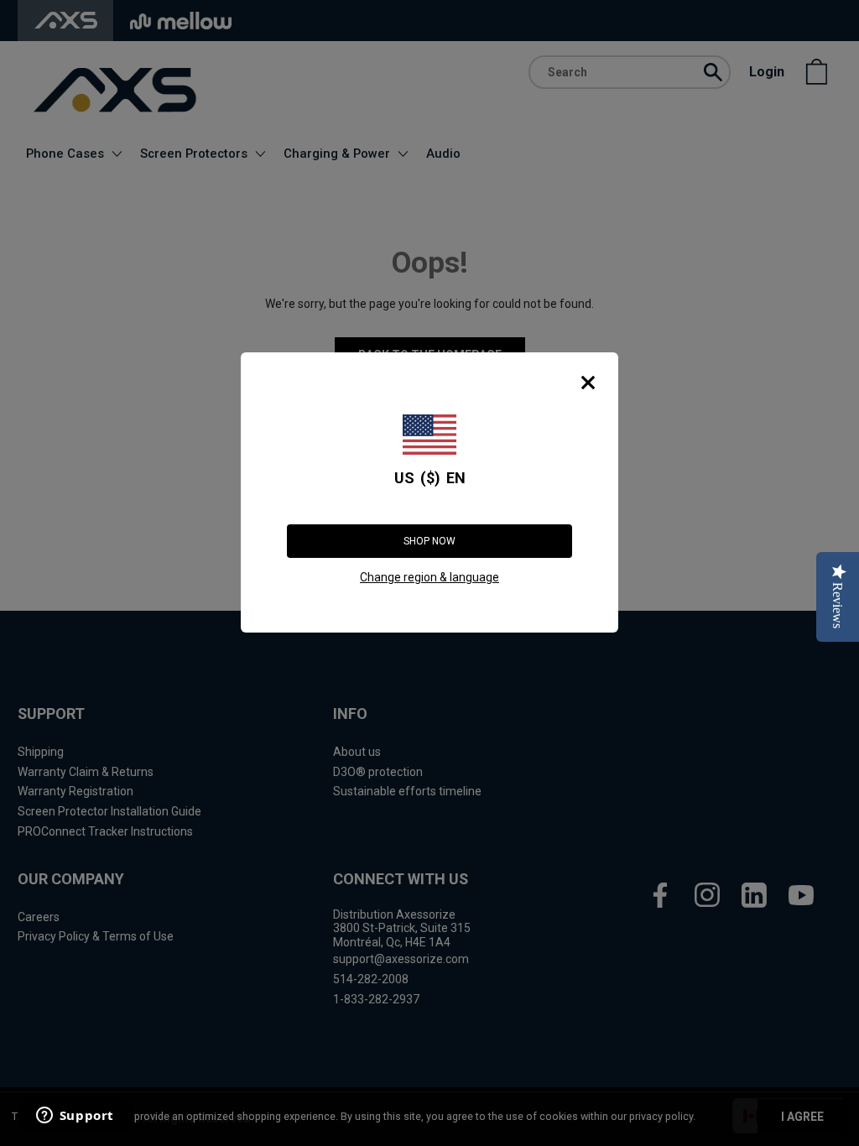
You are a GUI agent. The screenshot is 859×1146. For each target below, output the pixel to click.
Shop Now (429, 541)
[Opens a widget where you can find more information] (75, 1117)
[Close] (588, 382)
